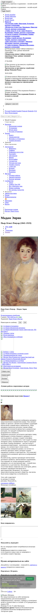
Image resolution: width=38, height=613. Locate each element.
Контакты (21, 606)
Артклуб (11, 143)
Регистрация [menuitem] (13, 113)
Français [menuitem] (24, 111)
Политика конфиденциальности (20, 609)
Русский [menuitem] (8, 111)
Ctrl (20, 322)
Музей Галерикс (10, 121)
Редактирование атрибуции (10, 315)
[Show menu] (14, 2)
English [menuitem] (13, 111)
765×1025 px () (14, 317)
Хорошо (29, 578)
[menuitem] (35, 111)
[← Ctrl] (12, 337)
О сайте (15, 606)
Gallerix (9, 591)
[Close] (1, 519)
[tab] (8, 227)
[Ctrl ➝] (7, 352)
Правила (18, 608)
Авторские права (7, 611)
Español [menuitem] (18, 111)
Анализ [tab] (7, 232)
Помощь (4, 606)
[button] (10, 14)
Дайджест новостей (12, 104)
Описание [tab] (9, 230)
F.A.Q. (9, 606)
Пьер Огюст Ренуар (15, 319)
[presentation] (21, 234)
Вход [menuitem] (6, 113)
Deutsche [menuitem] (31, 111)
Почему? (26, 396)
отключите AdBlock (7, 483)
